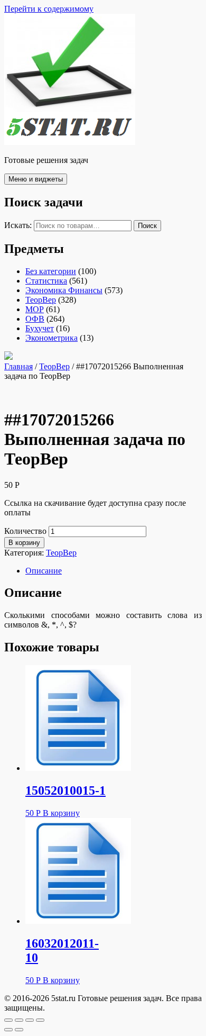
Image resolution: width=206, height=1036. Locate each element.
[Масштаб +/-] (40, 1020)
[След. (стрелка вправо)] (19, 1029)
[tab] (113, 571)
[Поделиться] (19, 1020)
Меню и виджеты (35, 179)
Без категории (50, 271)
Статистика (46, 280)
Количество (25, 530)
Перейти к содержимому (48, 8)
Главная (18, 366)
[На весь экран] (29, 1020)
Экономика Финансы (63, 290)
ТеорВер (40, 299)
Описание (43, 570)
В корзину (24, 543)
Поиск (147, 226)
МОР (34, 309)
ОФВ (34, 318)
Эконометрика (51, 337)
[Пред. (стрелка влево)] (8, 1029)
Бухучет (39, 328)
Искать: (18, 225)
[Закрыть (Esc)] (8, 1020)
